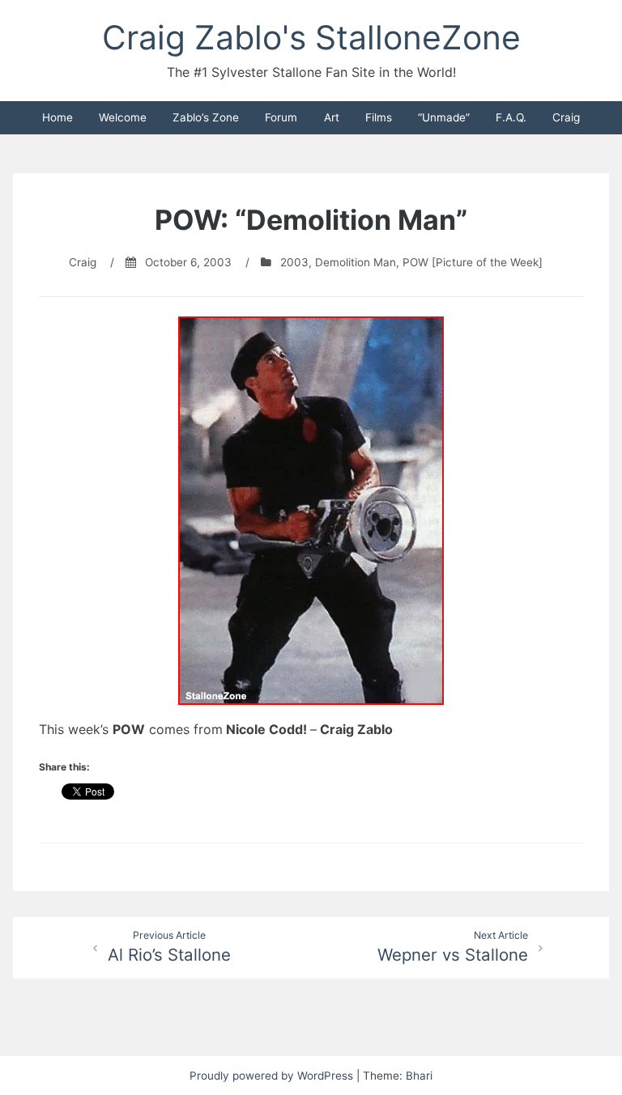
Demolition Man (355, 262)
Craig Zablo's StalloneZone (311, 37)
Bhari (419, 1075)
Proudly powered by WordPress (273, 1075)
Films (378, 117)
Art (331, 117)
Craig (566, 117)
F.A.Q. (511, 117)
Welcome (123, 117)
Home (57, 117)
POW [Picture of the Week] (473, 262)
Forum (281, 117)
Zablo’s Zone (206, 117)
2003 (294, 262)
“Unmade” (444, 117)
